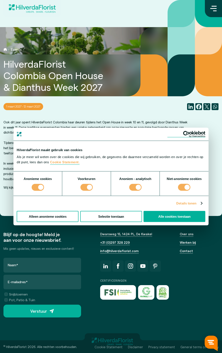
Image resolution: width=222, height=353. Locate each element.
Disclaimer (135, 347)
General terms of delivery (199, 347)
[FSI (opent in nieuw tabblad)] (118, 292)
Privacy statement (161, 347)
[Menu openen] (213, 8)
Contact (186, 251)
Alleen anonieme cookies (48, 216)
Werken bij (188, 242)
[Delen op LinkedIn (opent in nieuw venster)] (190, 106)
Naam (13, 265)
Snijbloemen (18, 294)
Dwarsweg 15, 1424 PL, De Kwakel (126, 234)
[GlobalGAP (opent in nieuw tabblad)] (146, 292)
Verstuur (38, 311)
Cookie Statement (108, 347)
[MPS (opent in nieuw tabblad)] (163, 292)
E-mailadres (18, 282)
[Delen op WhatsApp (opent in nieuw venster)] (215, 106)
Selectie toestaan (111, 216)
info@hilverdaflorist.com (119, 251)
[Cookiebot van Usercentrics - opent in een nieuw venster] (186, 134)
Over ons (186, 234)
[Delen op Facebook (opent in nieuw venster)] (198, 106)
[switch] (86, 187)
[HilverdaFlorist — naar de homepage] (32, 8)
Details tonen (186, 203)
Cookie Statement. (65, 162)
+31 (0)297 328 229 (115, 242)
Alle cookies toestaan (174, 216)
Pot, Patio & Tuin (22, 300)
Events (16, 49)
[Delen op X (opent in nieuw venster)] (206, 106)
